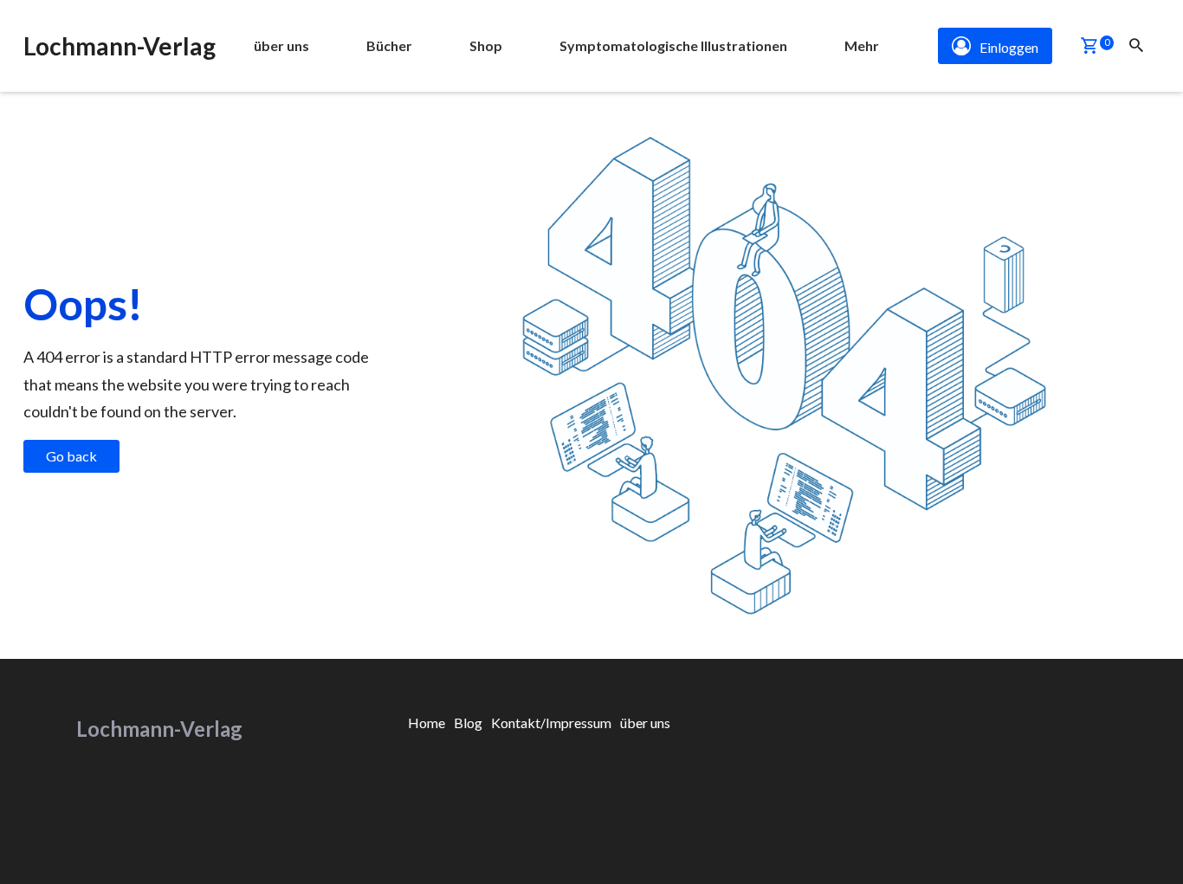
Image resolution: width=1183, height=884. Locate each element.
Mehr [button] (861, 45)
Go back (71, 456)
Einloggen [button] (1008, 47)
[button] (1089, 47)
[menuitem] (281, 45)
